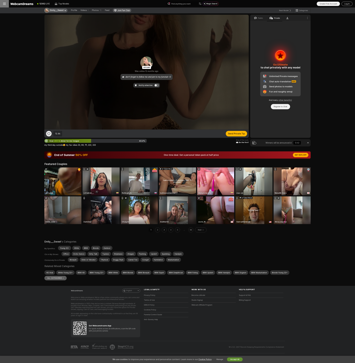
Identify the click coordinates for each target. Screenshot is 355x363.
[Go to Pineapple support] (113, 347)
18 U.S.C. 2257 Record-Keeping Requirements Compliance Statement (256, 347)
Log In (347, 4)
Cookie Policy (204, 359)
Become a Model (198, 295)
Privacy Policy (149, 295)
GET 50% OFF (300, 155)
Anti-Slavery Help (151, 319)
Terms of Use (149, 300)
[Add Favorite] (49, 133)
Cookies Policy (150, 310)
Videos (84, 10)
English (129, 291)
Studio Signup (197, 300)
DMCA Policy (149, 305)
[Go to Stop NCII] (126, 347)
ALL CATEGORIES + (55, 278)
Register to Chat (280, 107)
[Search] (200, 4)
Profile (74, 10)
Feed (107, 10)
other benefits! (285, 100)
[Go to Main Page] (22, 3)
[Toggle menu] (4, 3)
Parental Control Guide (153, 315)
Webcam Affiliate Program (202, 305)
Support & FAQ (245, 295)
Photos (97, 10)
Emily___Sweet (52, 241)
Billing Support (245, 300)
